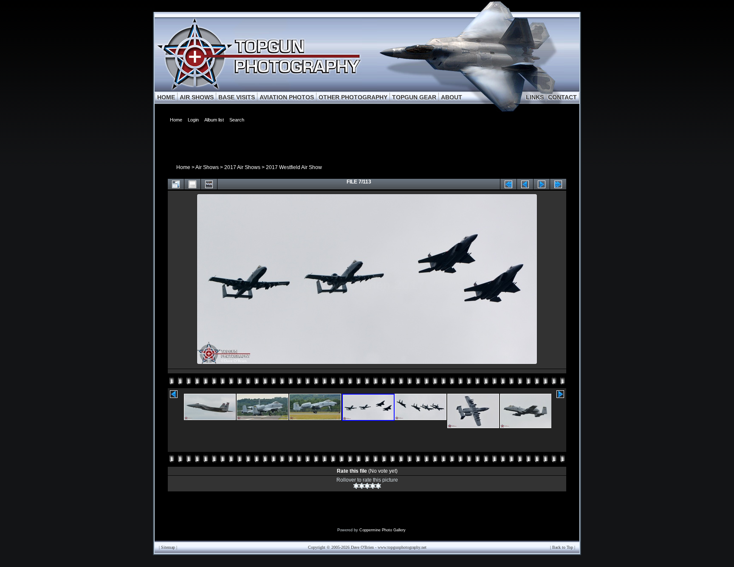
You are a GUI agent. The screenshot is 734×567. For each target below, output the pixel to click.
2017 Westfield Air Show (294, 167)
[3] (367, 486)
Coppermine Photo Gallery (382, 530)
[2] (361, 486)
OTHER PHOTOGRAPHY (353, 97)
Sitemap (168, 547)
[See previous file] (525, 184)
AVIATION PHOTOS (287, 97)
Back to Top (562, 547)
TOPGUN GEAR (414, 97)
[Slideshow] (209, 184)
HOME (166, 97)
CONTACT (562, 97)
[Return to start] (508, 184)
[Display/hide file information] (192, 184)
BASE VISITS (236, 97)
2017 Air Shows (242, 167)
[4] (372, 486)
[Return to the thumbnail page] (176, 184)
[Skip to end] (558, 184)
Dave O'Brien (362, 547)
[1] (356, 486)
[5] (378, 486)
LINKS (535, 97)
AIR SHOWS (197, 97)
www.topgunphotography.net (402, 547)
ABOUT (451, 97)
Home (183, 167)
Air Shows (207, 167)
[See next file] (542, 184)
